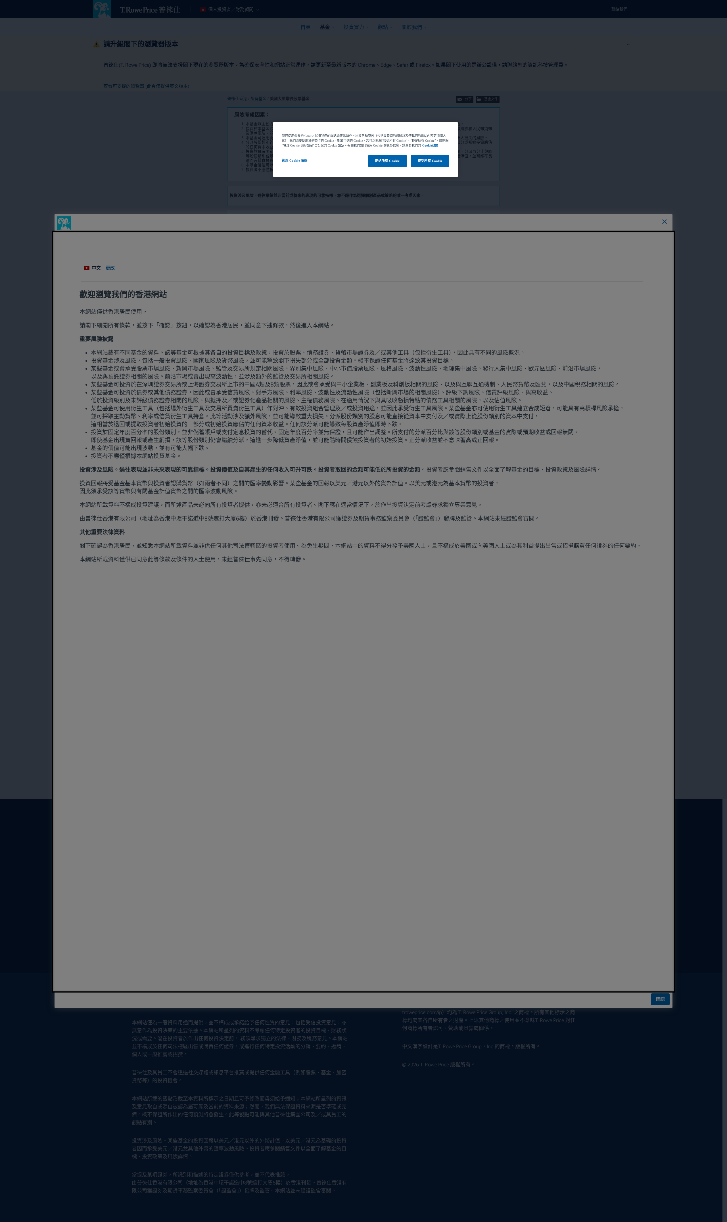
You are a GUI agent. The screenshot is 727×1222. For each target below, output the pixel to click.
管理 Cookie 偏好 (295, 160)
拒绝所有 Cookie (387, 160)
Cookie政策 (430, 145)
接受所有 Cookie (430, 160)
